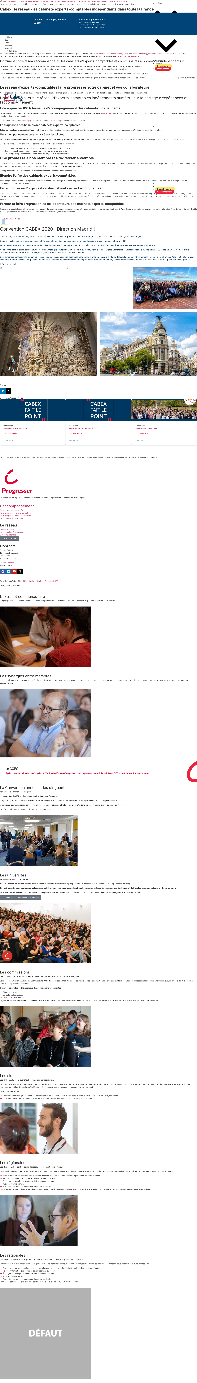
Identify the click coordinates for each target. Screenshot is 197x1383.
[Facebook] (3, 571)
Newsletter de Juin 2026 (15, 428)
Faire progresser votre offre (89, 22)
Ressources (159, 60)
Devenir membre (163, 66)
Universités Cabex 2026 (146, 428)
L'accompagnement (17, 506)
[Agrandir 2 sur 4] (127, 270)
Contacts (158, 63)
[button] (163, 97)
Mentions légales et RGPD (47, 581)
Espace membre (163, 69)
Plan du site (29, 581)
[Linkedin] (3, 391)
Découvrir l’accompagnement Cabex (50, 21)
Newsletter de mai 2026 (81, 428)
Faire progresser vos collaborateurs (92, 27)
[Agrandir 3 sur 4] (194, 270)
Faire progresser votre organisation (92, 25)
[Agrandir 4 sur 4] (94, 315)
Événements (140, 426)
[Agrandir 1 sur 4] (61, 270)
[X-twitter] (8, 391)
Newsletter (8, 426)
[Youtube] (14, 571)
